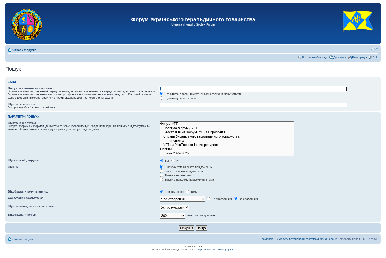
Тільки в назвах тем (177, 175)
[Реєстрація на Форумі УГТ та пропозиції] (226, 132)
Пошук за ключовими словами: (30, 88)
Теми (193, 191)
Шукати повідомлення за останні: (32, 206)
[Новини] (226, 149)
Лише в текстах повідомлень (183, 171)
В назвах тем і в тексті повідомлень (188, 167)
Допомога (339, 57)
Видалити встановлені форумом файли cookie (306, 238)
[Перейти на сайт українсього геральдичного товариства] (358, 36)
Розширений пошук (315, 57)
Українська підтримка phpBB (215, 249)
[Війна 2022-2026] (226, 153)
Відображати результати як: (28, 191)
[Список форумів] (27, 23)
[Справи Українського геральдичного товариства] (226, 136)
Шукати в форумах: (22, 122)
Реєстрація (359, 57)
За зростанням (221, 198)
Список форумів (24, 50)
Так (166, 160)
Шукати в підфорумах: (24, 160)
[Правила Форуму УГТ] (226, 128)
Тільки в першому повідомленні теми (189, 179)
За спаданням (248, 198)
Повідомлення (174, 191)
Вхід (375, 57)
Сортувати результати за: (26, 197)
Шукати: (14, 166)
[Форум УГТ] (226, 124)
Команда (267, 238)
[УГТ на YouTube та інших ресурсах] (226, 145)
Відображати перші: (22, 214)
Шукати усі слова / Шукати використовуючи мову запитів (202, 93)
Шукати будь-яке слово (180, 98)
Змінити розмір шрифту (374, 49)
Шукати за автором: (22, 104)
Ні (177, 160)
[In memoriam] (226, 141)
